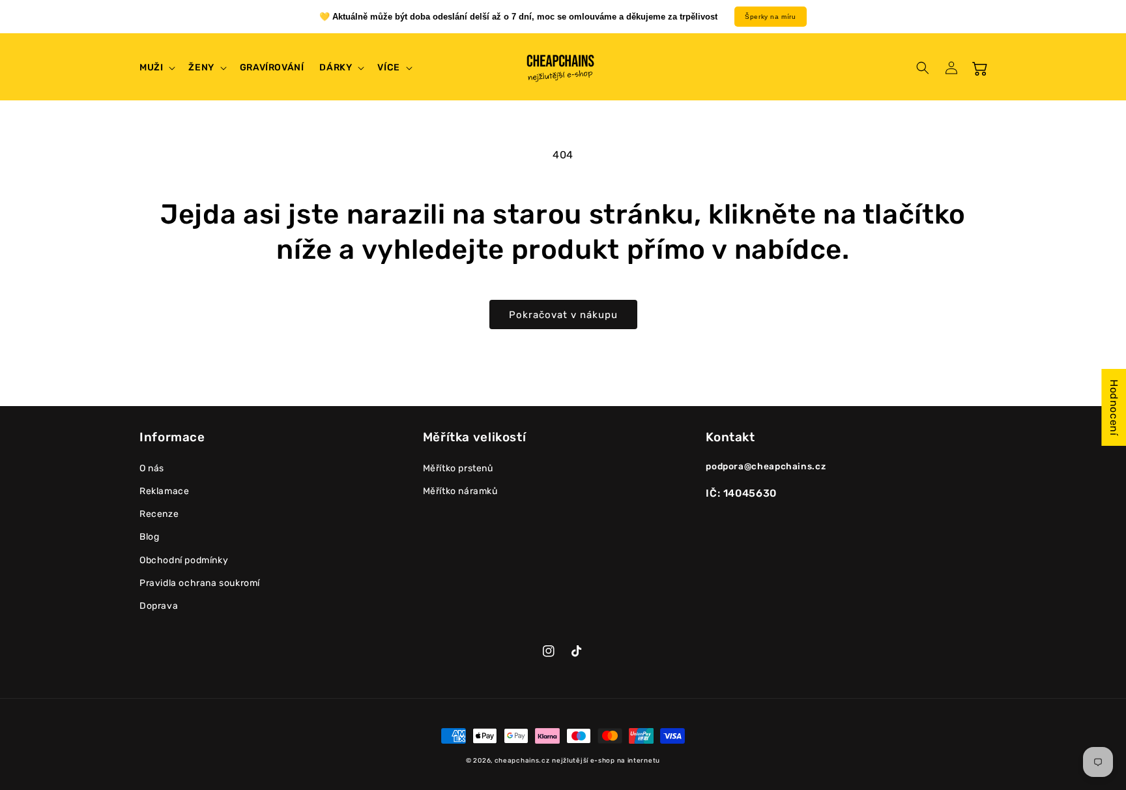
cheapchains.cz (522, 761)
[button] (156, 67)
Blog (149, 536)
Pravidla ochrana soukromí (199, 583)
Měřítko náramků (460, 491)
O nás (151, 468)
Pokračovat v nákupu (563, 315)
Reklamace (164, 491)
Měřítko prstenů (458, 468)
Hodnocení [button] (1114, 407)
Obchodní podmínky (183, 560)
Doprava (158, 605)
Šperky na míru (770, 16)
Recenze (159, 513)
